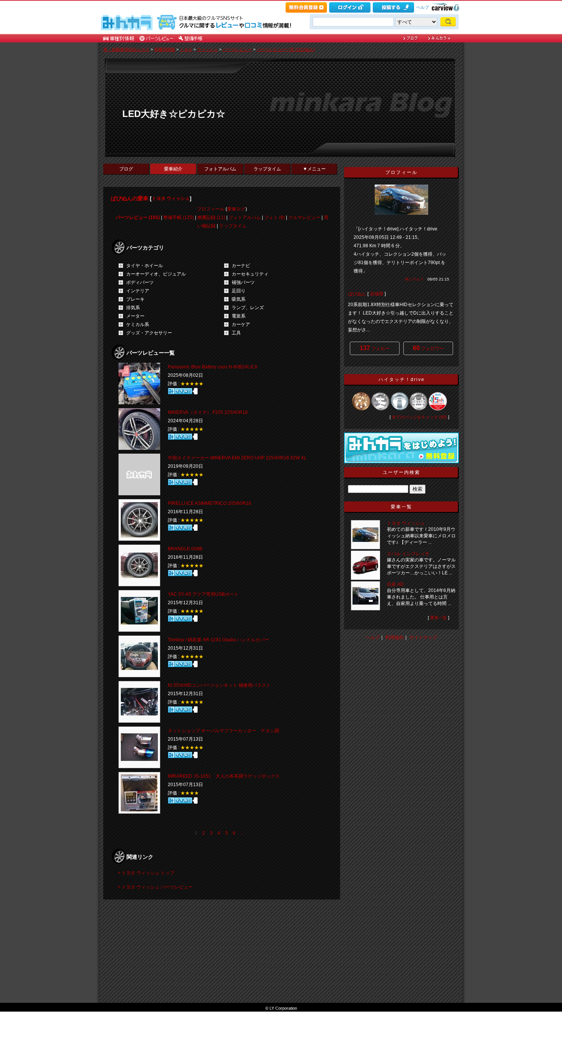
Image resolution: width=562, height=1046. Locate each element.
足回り (238, 291)
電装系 (238, 316)
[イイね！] (180, 391)
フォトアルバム (220, 169)
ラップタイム (267, 169)
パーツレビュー (237, 49)
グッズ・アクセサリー (149, 333)
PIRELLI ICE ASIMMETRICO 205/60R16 (209, 503)
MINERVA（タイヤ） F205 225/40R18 (208, 412)
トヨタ (186, 49)
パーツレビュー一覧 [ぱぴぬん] (286, 49)
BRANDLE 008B (185, 548)
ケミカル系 (137, 324)
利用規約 (394, 637)
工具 (236, 333)
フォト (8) (274, 217)
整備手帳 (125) (178, 217)
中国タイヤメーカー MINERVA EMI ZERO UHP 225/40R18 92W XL (237, 458)
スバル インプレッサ (408, 553)
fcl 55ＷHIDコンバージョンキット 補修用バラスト (219, 685)
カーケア (241, 324)
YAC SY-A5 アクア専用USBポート (203, 594)
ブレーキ (135, 299)
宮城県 (376, 294)
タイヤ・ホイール (144, 265)
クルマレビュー (304, 217)
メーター (135, 316)
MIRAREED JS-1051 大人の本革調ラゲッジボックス (224, 776)
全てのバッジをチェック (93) (419, 417)
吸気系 (238, 299)
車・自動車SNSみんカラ (126, 49)
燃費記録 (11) (211, 217)
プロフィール (210, 209)
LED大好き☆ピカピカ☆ (173, 114)
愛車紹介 (173, 169)
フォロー (375, 348)
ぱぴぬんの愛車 (129, 198)
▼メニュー (314, 169)
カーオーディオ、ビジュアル (156, 274)
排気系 (133, 307)
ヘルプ (422, 7)
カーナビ (241, 265)
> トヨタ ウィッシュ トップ (146, 873)
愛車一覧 (438, 617)
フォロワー (428, 348)
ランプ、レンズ (248, 307)
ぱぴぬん (357, 294)
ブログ (126, 169)
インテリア (137, 291)
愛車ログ (236, 209)
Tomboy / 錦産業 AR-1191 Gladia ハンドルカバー (218, 639)
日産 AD (395, 584)
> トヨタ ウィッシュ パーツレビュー (155, 887)
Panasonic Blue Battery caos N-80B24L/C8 (212, 367)
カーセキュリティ (250, 274)
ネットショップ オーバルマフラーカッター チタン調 (223, 730)
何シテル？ (414, 279)
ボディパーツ (140, 282)
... (242, 833)
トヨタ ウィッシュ (171, 198)
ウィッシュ (207, 49)
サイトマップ (423, 637)
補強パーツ (243, 282)
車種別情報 (164, 49)
